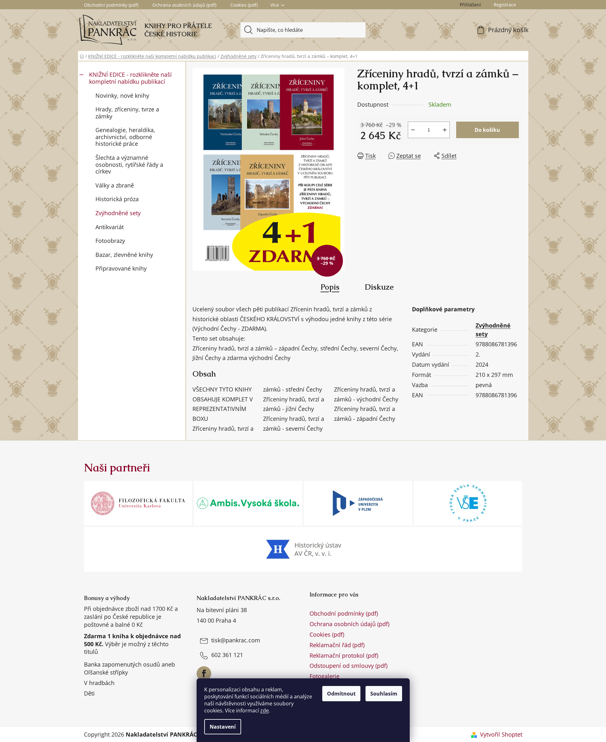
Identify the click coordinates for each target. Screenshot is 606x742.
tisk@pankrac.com (235, 640)
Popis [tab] (330, 287)
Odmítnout (341, 693)
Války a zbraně (114, 185)
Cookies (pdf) (244, 5)
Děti (89, 693)
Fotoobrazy (110, 240)
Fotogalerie (324, 676)
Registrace (505, 5)
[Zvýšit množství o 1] (444, 130)
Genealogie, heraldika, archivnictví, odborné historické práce (125, 136)
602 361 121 (227, 655)
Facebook (204, 673)
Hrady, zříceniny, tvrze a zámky (127, 112)
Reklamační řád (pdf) (337, 645)
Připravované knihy (121, 268)
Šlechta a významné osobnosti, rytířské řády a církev (129, 164)
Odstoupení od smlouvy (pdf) (348, 665)
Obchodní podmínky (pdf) (111, 5)
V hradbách (99, 683)
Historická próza (117, 199)
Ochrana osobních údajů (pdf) (184, 5)
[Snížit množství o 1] (413, 130)
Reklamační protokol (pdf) (344, 655)
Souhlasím (383, 693)
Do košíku (487, 129)
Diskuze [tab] (379, 287)
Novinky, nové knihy (122, 95)
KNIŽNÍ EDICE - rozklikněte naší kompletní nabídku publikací (130, 78)
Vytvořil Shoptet (501, 734)
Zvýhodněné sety (118, 213)
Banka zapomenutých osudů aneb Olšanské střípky (129, 668)
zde (264, 710)
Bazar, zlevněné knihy (124, 254)
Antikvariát (109, 227)
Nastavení (223, 726)
